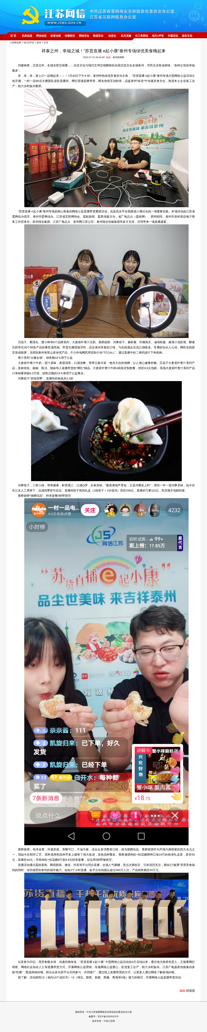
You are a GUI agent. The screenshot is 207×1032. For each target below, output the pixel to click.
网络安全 (84, 35)
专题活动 (173, 35)
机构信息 (27, 35)
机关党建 (126, 35)
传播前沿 (70, 35)
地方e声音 (158, 35)
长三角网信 (141, 35)
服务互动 (187, 35)
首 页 (13, 35)
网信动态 (41, 35)
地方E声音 (29, 42)
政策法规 (55, 35)
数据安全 (98, 35)
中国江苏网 (109, 1021)
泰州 (39, 42)
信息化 (112, 35)
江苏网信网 (15, 42)
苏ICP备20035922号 (108, 1016)
